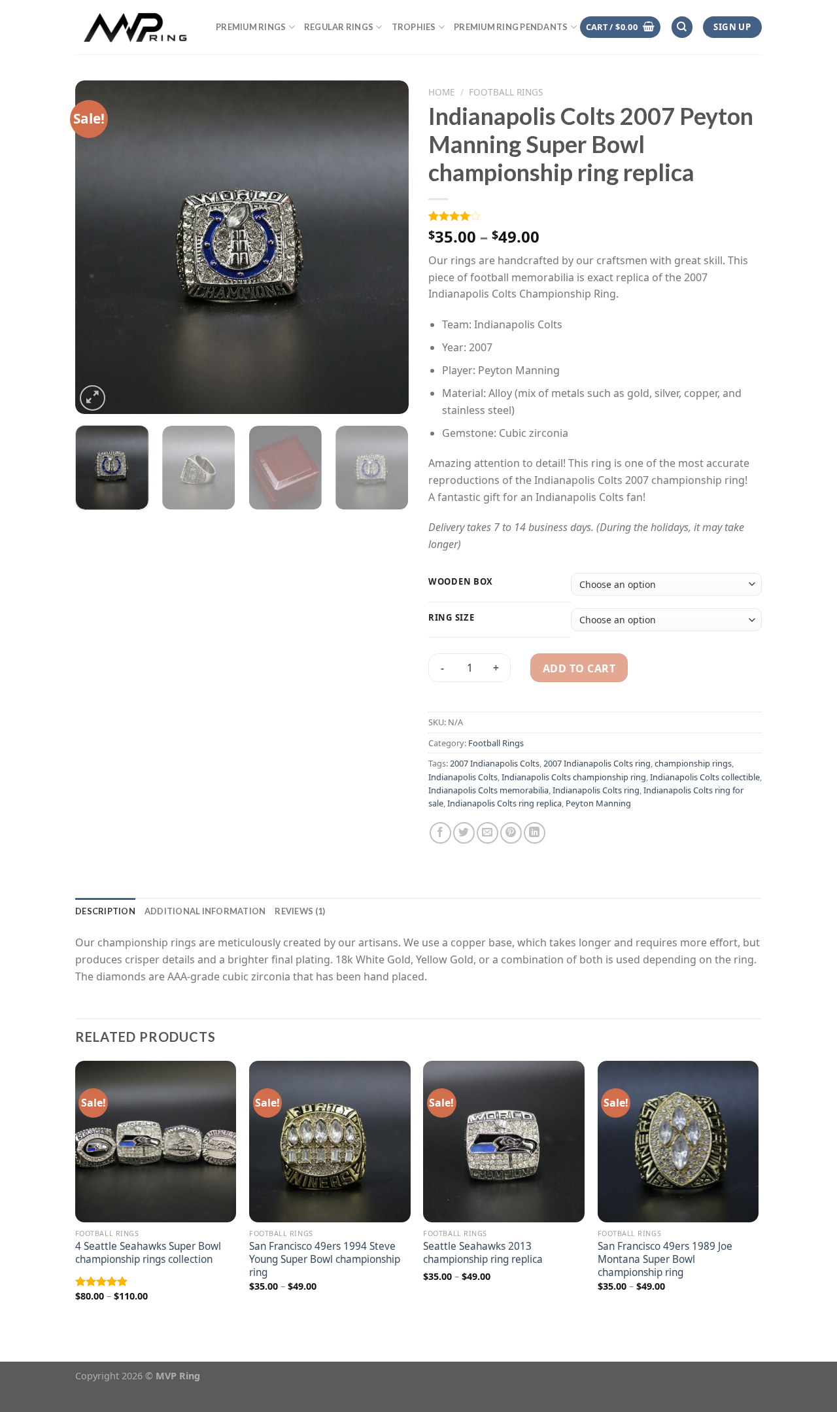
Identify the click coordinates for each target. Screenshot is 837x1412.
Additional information (205, 911)
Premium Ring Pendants (511, 27)
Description (105, 911)
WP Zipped (131, 1388)
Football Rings (506, 92)
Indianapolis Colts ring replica (504, 803)
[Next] (386, 247)
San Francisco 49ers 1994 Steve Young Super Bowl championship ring (324, 1259)
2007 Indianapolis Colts (494, 763)
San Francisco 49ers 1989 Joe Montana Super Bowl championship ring (665, 1259)
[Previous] (98, 247)
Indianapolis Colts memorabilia (488, 790)
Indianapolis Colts (463, 777)
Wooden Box (460, 582)
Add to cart (579, 668)
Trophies (414, 27)
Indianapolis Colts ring (596, 790)
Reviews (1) (300, 911)
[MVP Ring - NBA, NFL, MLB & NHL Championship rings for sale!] (135, 27)
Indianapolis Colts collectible (705, 777)
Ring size (451, 618)
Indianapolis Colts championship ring (574, 777)
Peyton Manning (598, 803)
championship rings (693, 763)
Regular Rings (338, 27)
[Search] (682, 27)
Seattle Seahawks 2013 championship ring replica (483, 1253)
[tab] (105, 911)
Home (441, 92)
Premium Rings (251, 27)
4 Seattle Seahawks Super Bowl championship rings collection (148, 1253)
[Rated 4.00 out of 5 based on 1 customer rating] (595, 216)
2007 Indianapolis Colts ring (597, 763)
